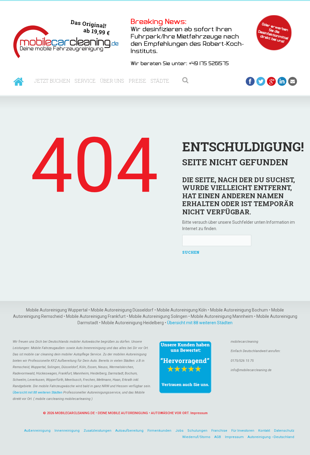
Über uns (112, 81)
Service (85, 81)
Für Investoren (242, 431)
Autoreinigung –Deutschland (271, 437)
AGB (217, 437)
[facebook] (250, 81)
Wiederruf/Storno (196, 437)
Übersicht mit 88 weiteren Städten (199, 322)
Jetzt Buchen (52, 81)
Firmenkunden (159, 431)
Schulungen (197, 431)
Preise (137, 81)
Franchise (219, 431)
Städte (160, 81)
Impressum (199, 413)
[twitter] (260, 81)
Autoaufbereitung (129, 431)
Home (18, 81)
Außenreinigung (37, 431)
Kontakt (264, 431)
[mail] (292, 81)
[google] (271, 81)
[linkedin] (282, 81)
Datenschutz (284, 431)
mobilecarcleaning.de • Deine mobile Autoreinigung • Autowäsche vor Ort (122, 413)
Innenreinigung (67, 431)
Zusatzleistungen (97, 431)
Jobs (179, 431)
